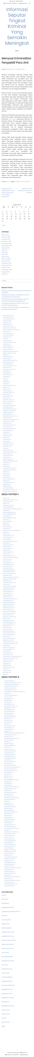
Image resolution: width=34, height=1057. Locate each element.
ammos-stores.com (9, 837)
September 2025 (7, 246)
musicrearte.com (7, 651)
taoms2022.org (6, 528)
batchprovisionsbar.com (9, 647)
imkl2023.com (6, 480)
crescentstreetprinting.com (10, 695)
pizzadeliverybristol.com (9, 571)
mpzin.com (5, 378)
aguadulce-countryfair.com (9, 616)
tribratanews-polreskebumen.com (12, 867)
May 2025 (5, 252)
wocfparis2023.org (7, 501)
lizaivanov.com (8, 702)
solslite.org (7, 801)
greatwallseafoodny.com (10, 716)
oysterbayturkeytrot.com (10, 765)
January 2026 (6, 239)
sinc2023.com (6, 503)
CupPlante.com (6, 376)
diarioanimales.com (8, 548)
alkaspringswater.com (8, 589)
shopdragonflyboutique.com (10, 643)
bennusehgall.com (7, 537)
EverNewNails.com (7, 417)
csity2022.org (6, 534)
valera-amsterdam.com (10, 844)
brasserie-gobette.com (8, 649)
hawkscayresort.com (8, 545)
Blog (8, 181)
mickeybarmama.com (8, 640)
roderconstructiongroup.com (10, 541)
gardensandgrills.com (9, 819)
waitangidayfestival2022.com (10, 489)
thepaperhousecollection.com (11, 797)
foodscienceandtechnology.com (12, 880)
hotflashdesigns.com (8, 412)
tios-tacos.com (7, 747)
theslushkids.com (8, 772)
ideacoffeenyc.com (7, 566)
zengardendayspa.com (10, 754)
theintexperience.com (8, 317)
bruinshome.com (8, 760)
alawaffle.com (7, 742)
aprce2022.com (6, 462)
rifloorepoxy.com (8, 778)
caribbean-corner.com (9, 824)
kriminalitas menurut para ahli (22, 181)
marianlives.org (7, 322)
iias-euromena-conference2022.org (12, 530)
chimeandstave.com (9, 715)
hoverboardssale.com (8, 335)
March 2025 (5, 256)
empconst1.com (7, 398)
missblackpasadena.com (10, 734)
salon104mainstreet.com (9, 588)
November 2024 (7, 265)
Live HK (4, 895)
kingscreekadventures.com (10, 365)
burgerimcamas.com (9, 885)
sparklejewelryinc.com (9, 756)
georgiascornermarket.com (9, 579)
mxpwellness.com (8, 794)
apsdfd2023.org (7, 477)
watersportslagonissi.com (9, 428)
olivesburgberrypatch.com (10, 770)
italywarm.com (7, 875)
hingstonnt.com (7, 331)
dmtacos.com (7, 693)
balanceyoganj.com (8, 346)
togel (3, 1026)
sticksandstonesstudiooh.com (11, 787)
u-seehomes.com (7, 427)
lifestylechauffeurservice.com (10, 416)
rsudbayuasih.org (8, 869)
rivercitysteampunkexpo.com (11, 828)
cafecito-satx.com (8, 749)
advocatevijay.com (7, 453)
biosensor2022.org (7, 521)
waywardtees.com (7, 324)
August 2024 (5, 272)
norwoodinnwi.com (9, 848)
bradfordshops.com (8, 450)
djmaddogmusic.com (9, 805)
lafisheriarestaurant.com (9, 613)
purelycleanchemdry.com (9, 369)
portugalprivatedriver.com (9, 582)
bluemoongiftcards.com (10, 826)
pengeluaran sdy (7, 993)
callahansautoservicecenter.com (11, 577)
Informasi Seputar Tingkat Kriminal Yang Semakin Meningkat (17, 26)
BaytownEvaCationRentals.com (10, 351)
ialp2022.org (6, 523)
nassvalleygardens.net (10, 862)
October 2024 (6, 267)
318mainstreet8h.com (8, 591)
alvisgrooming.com (7, 629)
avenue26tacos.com (9, 729)
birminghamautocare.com (9, 622)
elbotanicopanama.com (9, 555)
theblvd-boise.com (7, 435)
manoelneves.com (7, 340)
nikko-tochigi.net (8, 823)
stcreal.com (6, 380)
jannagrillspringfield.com (9, 602)
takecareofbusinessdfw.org (10, 360)
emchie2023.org (7, 516)
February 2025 (6, 259)
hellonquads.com (7, 546)
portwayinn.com (8, 803)
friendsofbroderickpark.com (10, 598)
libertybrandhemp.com (10, 846)
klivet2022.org (6, 525)
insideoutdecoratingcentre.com (10, 419)
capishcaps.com (7, 672)
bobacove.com (6, 636)
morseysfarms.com (8, 652)
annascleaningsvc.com (10, 761)
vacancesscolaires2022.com (10, 491)
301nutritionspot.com (9, 835)
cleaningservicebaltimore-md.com (12, 682)
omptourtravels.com (9, 866)
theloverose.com (8, 718)
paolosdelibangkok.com (9, 634)
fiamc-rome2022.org (8, 609)
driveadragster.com (9, 698)
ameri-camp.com (7, 394)
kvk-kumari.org (8, 878)
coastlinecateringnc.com (10, 688)
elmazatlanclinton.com (8, 564)
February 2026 (6, 237)
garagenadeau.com (8, 414)
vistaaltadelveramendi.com (11, 686)
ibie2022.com (6, 464)
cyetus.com (5, 448)
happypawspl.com (7, 575)
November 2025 (7, 243)
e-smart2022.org (7, 439)
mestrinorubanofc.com (10, 858)
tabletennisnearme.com (9, 667)
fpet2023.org (6, 437)
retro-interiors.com (7, 434)
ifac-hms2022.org (7, 527)
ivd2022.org (6, 532)
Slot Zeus (4, 916)
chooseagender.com (8, 333)
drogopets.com (6, 663)
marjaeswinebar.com (8, 562)
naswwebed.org (7, 457)
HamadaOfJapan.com (8, 362)
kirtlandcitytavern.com (9, 833)
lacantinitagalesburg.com (9, 570)
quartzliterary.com (7, 597)
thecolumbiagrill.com (8, 507)
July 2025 (4, 250)
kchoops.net (7, 830)
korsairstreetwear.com (10, 725)
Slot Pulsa (5, 899)
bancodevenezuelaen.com (9, 328)
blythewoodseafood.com (9, 633)
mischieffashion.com (8, 430)
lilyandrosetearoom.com (10, 769)
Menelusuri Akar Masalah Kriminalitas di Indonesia (25, 190)
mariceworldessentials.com (10, 611)
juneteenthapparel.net (10, 873)
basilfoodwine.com (9, 821)
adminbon (22, 69)
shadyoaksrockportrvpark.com (10, 557)
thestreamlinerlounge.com (10, 857)
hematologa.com (8, 700)
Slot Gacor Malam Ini (8, 985)
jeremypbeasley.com (8, 407)
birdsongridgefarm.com (10, 840)
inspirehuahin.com (7, 403)
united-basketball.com (9, 745)
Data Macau (5, 903)
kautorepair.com (7, 561)
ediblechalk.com (7, 665)
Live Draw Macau (7, 977)
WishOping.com (7, 371)
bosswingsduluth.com (8, 620)
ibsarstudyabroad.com (8, 535)
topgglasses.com (8, 731)
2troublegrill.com (8, 783)
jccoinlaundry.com (7, 559)
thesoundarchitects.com (10, 806)
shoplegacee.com (7, 373)
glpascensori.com (8, 776)
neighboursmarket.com (10, 850)
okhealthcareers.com (8, 315)
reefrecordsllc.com (8, 740)
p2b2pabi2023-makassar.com (10, 500)
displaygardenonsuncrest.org (10, 658)
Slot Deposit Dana (7, 956)
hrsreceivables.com (8, 396)
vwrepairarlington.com (9, 681)
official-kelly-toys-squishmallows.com (12, 656)
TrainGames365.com (8, 349)
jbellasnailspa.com (7, 625)
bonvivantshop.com (8, 374)
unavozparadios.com (8, 552)
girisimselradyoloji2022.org (9, 518)
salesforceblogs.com (8, 347)
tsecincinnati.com (7, 539)
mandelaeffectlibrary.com (9, 342)
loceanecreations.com (9, 839)
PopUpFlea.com (7, 382)
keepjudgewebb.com (9, 810)
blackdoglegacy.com (9, 709)
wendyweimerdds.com (8, 392)
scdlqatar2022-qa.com (8, 505)
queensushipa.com (8, 391)
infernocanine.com (9, 796)
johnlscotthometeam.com (9, 425)
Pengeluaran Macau (8, 907)
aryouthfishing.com (9, 743)
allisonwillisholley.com (9, 799)
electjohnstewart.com (9, 864)
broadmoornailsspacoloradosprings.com (14, 733)
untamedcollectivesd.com (10, 792)
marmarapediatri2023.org (9, 514)
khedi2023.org (6, 510)
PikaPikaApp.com (7, 358)
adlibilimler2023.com (8, 455)
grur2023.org (6, 471)
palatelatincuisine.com (9, 707)
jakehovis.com (6, 618)
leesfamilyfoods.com (8, 443)
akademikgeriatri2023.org (9, 512)
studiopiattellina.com (8, 600)
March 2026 (5, 235)
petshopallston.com (9, 727)
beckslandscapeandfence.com (12, 684)
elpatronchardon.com (8, 606)
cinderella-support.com (8, 400)
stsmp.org (5, 338)
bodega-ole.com (8, 855)
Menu (17, 51)
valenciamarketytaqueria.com (11, 738)
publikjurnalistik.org (9, 871)
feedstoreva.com (7, 661)
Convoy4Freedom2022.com (9, 470)
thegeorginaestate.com (9, 631)
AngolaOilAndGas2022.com (9, 468)
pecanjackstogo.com (9, 752)
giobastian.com (8, 774)
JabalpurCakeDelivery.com (9, 353)
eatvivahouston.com (9, 711)
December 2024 (6, 263)
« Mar (3, 225)
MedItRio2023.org (7, 486)
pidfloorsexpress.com (8, 326)
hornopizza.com (8, 697)
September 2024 (7, 270)
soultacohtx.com (7, 670)
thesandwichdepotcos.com (9, 409)
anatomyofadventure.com (10, 812)
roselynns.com (6, 344)
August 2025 (5, 248)
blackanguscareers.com (10, 851)
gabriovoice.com (8, 720)
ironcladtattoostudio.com (10, 758)
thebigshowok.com (9, 713)
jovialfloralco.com (7, 423)
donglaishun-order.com (9, 607)
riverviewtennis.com (8, 654)
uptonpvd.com (7, 781)
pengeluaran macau (8, 932)
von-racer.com (6, 584)
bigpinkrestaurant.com (8, 401)
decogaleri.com (6, 550)
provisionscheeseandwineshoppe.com (12, 509)
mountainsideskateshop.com (11, 832)
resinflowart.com (8, 722)
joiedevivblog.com (8, 842)
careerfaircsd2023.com (8, 482)
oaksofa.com (6, 669)
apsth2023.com (6, 484)
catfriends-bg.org (7, 320)
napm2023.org (6, 475)
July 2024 (4, 274)
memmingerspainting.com (9, 405)
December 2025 (6, 241)
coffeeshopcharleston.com (9, 586)
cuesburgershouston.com (10, 689)
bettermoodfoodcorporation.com (11, 329)
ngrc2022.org (6, 441)
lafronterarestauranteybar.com (12, 767)
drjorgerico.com (7, 389)
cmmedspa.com (8, 815)
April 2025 (5, 254)
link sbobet (12, 119)
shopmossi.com (8, 790)
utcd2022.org (6, 519)
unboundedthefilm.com (9, 319)
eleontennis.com (7, 446)
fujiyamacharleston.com (9, 604)
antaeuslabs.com (7, 367)
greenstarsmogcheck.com (9, 573)
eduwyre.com (6, 432)
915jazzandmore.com (8, 615)
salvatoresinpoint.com (8, 421)
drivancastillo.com (8, 814)
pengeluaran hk (23, 3)
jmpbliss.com (6, 387)
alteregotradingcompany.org (10, 461)
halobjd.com (6, 355)
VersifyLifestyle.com (8, 364)
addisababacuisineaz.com (10, 884)
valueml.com (6, 383)
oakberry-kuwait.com (8, 595)
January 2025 (6, 261)
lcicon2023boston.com (8, 488)
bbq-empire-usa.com (8, 660)
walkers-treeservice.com (10, 788)
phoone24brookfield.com (9, 638)
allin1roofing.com (8, 808)
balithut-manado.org (8, 459)
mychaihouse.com (7, 627)
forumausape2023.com (8, 479)
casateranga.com (8, 785)
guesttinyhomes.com (9, 704)
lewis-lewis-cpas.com (8, 444)
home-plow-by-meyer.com (10, 706)
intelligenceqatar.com (8, 356)
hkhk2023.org (6, 473)
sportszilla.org (6, 645)
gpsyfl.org (5, 674)
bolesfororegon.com (9, 853)
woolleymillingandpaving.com (11, 779)
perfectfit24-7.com (7, 580)
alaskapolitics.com (7, 337)
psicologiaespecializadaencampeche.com (14, 691)
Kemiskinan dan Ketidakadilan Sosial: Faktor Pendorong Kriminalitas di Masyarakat (8, 192)
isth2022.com (6, 498)
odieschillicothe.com (8, 568)
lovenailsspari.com (7, 593)
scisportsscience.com (9, 882)
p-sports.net (7, 724)
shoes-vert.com (7, 553)
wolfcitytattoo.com (8, 763)
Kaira (18, 1052)
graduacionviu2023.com (10, 751)
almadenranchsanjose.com (10, 452)
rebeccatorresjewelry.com (9, 385)
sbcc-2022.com (6, 466)
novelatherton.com (9, 860)
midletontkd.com (8, 817)
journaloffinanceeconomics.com (12, 876)
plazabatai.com (7, 543)
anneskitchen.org (8, 736)
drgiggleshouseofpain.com (9, 410)
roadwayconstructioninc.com (10, 642)
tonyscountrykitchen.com (9, 624)
